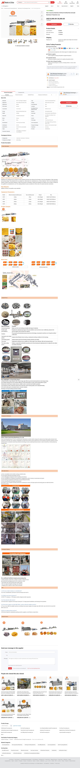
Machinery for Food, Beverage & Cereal (24, 8)
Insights (69, 759)
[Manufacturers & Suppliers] (7, 2)
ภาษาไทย (59, 760)
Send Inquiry (54, 24)
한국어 (49, 760)
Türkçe (63, 760)
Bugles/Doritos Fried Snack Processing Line (67, 730)
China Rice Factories (14, 750)
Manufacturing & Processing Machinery (10, 8)
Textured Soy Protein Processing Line (27, 730)
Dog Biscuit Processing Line (45, 730)
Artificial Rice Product (63, 750)
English (12, 760)
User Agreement (46, 763)
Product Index (60, 759)
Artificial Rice (54, 750)
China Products (17, 759)
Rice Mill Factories (5, 750)
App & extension (64, 6)
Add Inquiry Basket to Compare (23, 45)
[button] (54, 95)
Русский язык (29, 760)
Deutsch (38, 760)
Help (58, 6)
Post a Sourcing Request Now (34, 668)
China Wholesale (35, 759)
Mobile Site (65, 759)
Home (2, 8)
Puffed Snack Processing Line (6, 728)
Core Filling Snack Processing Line (27, 732)
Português (20, 760)
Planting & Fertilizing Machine (30, 744)
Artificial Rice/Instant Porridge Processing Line (9, 730)
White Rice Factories (24, 750)
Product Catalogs (17, 725)
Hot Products (11, 759)
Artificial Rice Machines (17, 753)
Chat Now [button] (72, 24)
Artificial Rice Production (44, 750)
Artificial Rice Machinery (6, 753)
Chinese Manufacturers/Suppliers (26, 759)
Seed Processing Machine (62, 744)
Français (24, 760)
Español (16, 760)
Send (10, 668)
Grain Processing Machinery (35, 8)
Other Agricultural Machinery (17, 744)
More (2, 755)
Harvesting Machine (5, 744)
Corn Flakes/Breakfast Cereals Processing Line (48, 728)
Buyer (52, 6)
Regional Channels (54, 759)
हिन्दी (55, 760)
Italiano (34, 760)
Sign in (77, 3)
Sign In (48, 87)
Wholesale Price (41, 759)
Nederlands (42, 760)
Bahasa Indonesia (72, 760)
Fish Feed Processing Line (44, 732)
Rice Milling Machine (41, 744)
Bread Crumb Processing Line (6, 732)
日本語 (53, 760)
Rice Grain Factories (34, 750)
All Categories (5, 6)
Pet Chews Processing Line (64, 728)
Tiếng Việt (66, 760)
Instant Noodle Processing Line (65, 732)
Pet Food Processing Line (25, 728)
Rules (78, 6)
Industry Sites (47, 759)
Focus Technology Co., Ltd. (32, 763)
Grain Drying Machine (51, 744)
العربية (46, 760)
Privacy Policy (57, 763)
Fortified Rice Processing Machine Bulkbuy (31, 753)
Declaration (52, 763)
